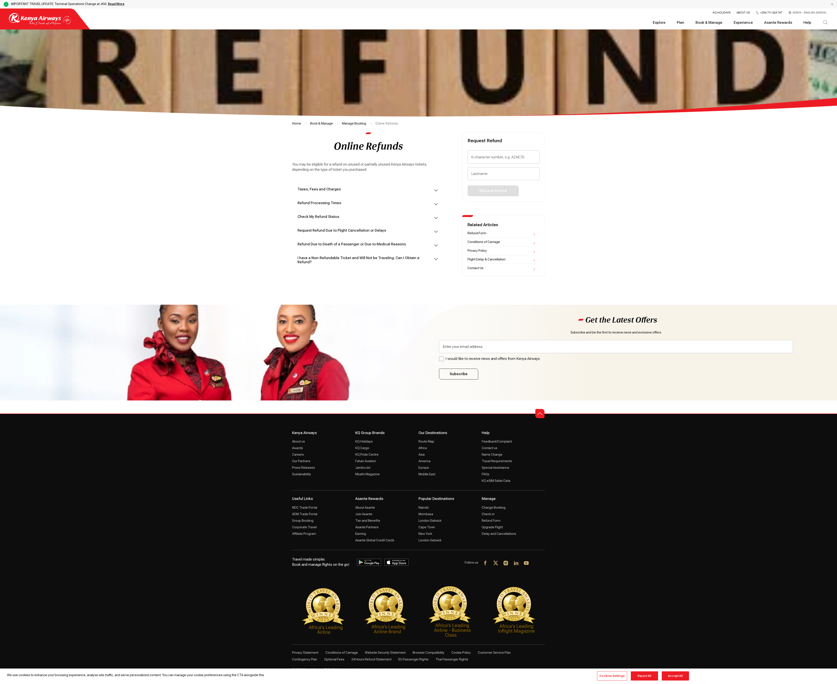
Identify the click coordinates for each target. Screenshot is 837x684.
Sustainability (301, 474)
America (424, 461)
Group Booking (302, 520)
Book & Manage (709, 23)
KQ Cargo (362, 448)
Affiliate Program (304, 533)
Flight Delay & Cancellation (486, 259)
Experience (743, 23)
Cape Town (426, 527)
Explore (659, 23)
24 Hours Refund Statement (371, 659)
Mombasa (425, 514)
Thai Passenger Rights (452, 659)
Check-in (488, 514)
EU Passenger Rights (413, 659)
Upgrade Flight (492, 527)
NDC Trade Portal (304, 507)
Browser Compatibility (428, 652)
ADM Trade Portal (304, 514)
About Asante (365, 507)
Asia (421, 454)
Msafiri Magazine (367, 474)
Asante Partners (367, 527)
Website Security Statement (385, 652)
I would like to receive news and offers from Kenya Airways (493, 359)
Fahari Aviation (365, 461)
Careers (298, 454)
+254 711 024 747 (771, 12)
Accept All (675, 675)
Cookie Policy (461, 652)
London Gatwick (429, 520)
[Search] (825, 22)
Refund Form (477, 233)
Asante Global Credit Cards (374, 540)
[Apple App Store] (396, 562)
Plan (680, 23)
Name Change (492, 454)
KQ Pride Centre (367, 454)
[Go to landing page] (40, 24)
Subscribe (459, 374)
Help (807, 23)
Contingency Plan (304, 659)
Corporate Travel (304, 527)
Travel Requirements (497, 461)
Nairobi (423, 507)
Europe (423, 467)
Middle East (426, 474)
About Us (743, 12)
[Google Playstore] (369, 562)
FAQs (485, 474)
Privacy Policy (477, 250)
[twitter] (496, 563)
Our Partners (301, 461)
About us (298, 441)
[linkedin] (516, 563)
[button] (539, 413)
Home (296, 123)
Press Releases (303, 467)
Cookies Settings (612, 675)
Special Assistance (495, 467)
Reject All (644, 675)
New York (425, 533)
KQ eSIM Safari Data (496, 480)
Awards (297, 448)
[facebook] (485, 563)
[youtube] (526, 563)
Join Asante (363, 514)
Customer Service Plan (494, 652)
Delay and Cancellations (499, 533)
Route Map (426, 441)
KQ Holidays (721, 12)
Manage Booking (354, 123)
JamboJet (362, 467)
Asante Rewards (778, 23)
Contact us (489, 448)
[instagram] (506, 563)
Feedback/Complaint (497, 441)
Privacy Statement (305, 652)
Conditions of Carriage (484, 242)
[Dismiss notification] (832, 4)
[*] (537, 563)
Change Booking (493, 507)
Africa (422, 448)
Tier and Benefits (367, 520)
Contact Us (475, 268)
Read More (116, 4)
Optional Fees (334, 659)
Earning (360, 533)
